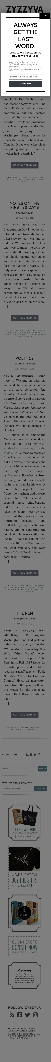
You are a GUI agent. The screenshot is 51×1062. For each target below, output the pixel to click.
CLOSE (45, 16)
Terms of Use (28, 68)
